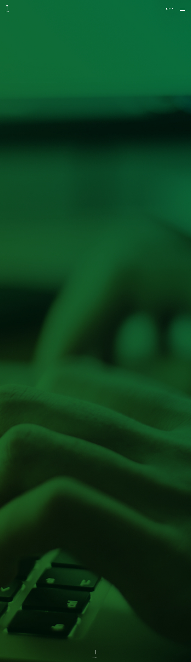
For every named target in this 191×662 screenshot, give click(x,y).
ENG (168, 8)
